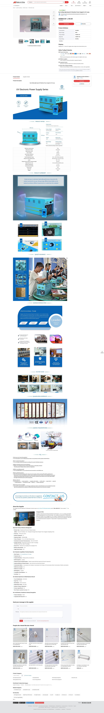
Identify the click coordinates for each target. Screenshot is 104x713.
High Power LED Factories (27, 694)
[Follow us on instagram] (85, 702)
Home (14, 7)
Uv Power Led (64, 694)
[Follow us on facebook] (82, 702)
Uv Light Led (57, 694)
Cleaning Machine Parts (17, 679)
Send (21, 620)
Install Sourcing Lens (40, 702)
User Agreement (58, 709)
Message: (17, 611)
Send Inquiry (66, 23)
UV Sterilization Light (17, 689)
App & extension (77, 5)
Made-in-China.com (47, 707)
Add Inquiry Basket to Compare (35, 45)
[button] (63, 2)
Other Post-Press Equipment (57, 679)
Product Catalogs (28, 675)
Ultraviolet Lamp (31, 7)
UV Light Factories (37, 694)
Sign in (90, 2)
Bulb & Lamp (25, 7)
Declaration (63, 709)
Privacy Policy (69, 709)
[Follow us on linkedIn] (90, 702)
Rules (90, 5)
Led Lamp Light (45, 694)
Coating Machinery (35, 677)
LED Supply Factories (17, 694)
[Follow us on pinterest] (88, 702)
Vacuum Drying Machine (36, 679)
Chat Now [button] (84, 23)
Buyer (66, 5)
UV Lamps (29, 554)
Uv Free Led (71, 694)
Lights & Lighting (19, 7)
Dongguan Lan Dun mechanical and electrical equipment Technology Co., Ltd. (74, 14)
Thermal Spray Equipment (56, 677)
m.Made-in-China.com (54, 707)
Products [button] (30, 2)
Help (71, 5)
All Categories (16, 5)
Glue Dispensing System (17, 677)
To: (18, 608)
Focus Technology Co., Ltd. (44, 709)
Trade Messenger (30, 702)
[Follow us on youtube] (87, 702)
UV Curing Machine (23, 554)
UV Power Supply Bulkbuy (18, 697)
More (14, 699)
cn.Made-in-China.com (62, 707)
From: (18, 606)
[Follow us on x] (84, 702)
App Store (16, 702)
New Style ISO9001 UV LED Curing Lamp (35, 665)
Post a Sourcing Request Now (43, 620)
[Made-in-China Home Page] (19, 2)
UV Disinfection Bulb (35, 689)
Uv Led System (77, 694)
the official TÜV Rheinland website (44, 508)
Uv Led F (51, 694)
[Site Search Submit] (67, 2)
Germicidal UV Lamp (26, 689)
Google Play (22, 702)
